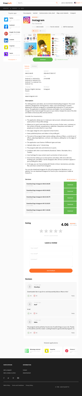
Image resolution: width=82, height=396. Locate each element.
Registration (69, 3)
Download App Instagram (38, 184)
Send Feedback (51, 270)
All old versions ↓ (72, 179)
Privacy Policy (29, 385)
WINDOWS (6, 8)
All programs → (12, 59)
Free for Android (54, 27)
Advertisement (27, 373)
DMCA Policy (6, 385)
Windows (43, 30)
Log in (63, 3)
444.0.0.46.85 (37, 27)
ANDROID (14, 8)
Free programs (27, 13)
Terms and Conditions (18, 385)
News (22, 8)
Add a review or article (9, 373)
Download (43, 59)
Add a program (7, 370)
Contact (25, 370)
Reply (73, 295)
